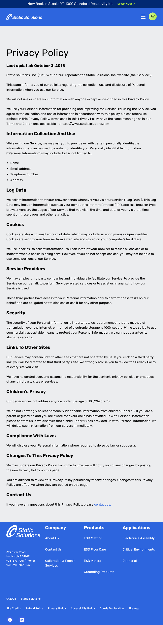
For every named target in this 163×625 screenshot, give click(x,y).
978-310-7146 (15, 565)
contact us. (102, 504)
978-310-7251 (15, 560)
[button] (153, 16)
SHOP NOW (124, 3)
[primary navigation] (143, 17)
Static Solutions (31, 598)
